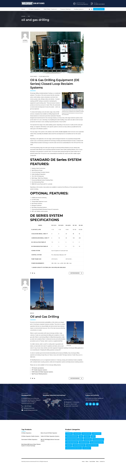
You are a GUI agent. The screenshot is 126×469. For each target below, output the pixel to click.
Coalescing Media (86, 433)
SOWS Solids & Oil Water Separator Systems (42, 372)
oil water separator (63, 131)
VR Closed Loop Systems (38, 368)
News (32, 313)
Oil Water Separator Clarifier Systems (30, 436)
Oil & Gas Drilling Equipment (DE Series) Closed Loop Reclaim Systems (54, 83)
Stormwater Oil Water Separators (29, 439)
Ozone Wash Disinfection (72, 442)
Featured (33, 76)
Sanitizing (69, 445)
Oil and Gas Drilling (44, 316)
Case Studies (77, 433)
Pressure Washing (65, 9)
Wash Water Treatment (50, 9)
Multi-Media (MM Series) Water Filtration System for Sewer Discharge (31, 445)
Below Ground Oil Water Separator (49, 433)
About (23, 9)
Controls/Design (96, 433)
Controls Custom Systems (72, 436)
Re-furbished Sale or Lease (96, 442)
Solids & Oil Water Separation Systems (50, 436)
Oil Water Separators (34, 9)
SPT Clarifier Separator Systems (39, 370)
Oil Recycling (88, 439)
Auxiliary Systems (78, 9)
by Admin (25, 40)
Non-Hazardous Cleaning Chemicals (74, 439)
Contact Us (102, 461)
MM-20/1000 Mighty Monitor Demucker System (50, 440)
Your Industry (44, 76)
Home (23, 16)
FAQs (81, 436)
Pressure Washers (84, 442)
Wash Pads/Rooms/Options (79, 445)
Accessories (69, 433)
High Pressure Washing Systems (39, 374)
